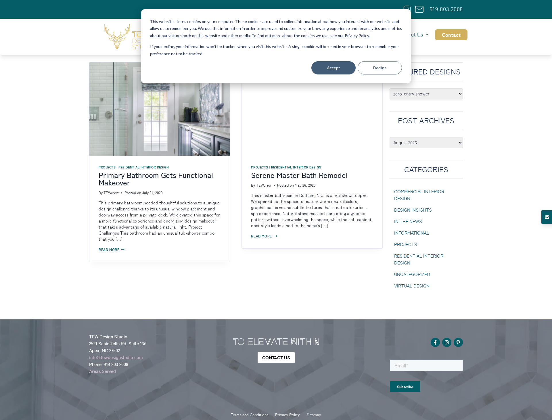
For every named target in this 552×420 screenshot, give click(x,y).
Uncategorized (412, 274)
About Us (412, 35)
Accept (333, 67)
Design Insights (413, 210)
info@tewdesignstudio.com (116, 357)
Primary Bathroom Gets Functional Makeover (156, 179)
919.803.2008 (446, 9)
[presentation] (159, 109)
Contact (451, 35)
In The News (408, 221)
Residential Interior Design (143, 167)
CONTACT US (276, 357)
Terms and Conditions (249, 415)
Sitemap (314, 415)
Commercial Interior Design (419, 195)
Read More (111, 250)
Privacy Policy (287, 415)
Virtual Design (412, 286)
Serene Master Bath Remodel (299, 175)
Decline (380, 67)
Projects (107, 167)
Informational (411, 233)
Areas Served (102, 371)
